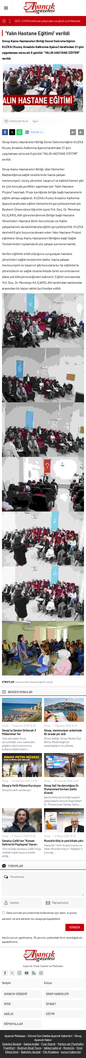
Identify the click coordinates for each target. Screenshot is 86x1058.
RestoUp (68, 1048)
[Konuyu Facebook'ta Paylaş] (5, 132)
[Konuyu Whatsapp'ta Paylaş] (19, 132)
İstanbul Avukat (11, 1044)
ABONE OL (37, 132)
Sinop (5, 725)
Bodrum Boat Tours (29, 1048)
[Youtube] (27, 973)
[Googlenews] (41, 973)
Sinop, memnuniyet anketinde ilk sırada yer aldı (63, 732)
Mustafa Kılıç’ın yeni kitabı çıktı (63, 840)
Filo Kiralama (51, 1052)
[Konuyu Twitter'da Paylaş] (12, 132)
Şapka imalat (31, 1044)
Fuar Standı (48, 1044)
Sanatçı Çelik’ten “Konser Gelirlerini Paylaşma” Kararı (19, 842)
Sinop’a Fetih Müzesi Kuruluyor (21, 785)
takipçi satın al (52, 1048)
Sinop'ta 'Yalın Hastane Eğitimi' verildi (34, 681)
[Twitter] (12, 973)
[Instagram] (19, 973)
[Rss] (34, 973)
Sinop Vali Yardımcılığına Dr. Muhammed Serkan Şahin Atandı (61, 789)
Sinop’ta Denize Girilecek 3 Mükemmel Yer (19, 732)
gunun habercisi (71, 1052)
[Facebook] (5, 973)
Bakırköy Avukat (31, 1052)
